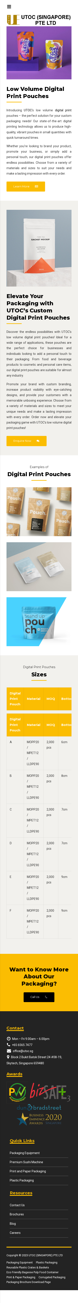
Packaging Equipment (25, 1153)
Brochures (17, 1214)
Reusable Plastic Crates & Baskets (27, 1267)
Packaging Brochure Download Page (28, 1282)
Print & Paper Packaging (20, 1277)
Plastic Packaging (22, 1180)
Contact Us (17, 1205)
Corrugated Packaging (52, 1277)
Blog (13, 1223)
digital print (63, 110)
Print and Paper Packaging (28, 1171)
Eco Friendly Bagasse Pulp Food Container (32, 1272)
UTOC (28, 110)
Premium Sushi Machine (26, 1162)
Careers (15, 1233)
